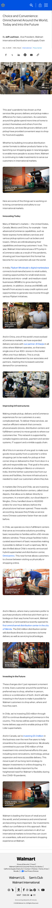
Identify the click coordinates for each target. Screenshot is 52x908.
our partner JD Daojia (34, 343)
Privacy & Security (23, 864)
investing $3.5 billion (33, 735)
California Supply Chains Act (13, 869)
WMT (19, 895)
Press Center (37, 48)
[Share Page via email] (31, 55)
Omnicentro (9, 555)
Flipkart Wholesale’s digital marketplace (30, 267)
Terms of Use (43, 869)
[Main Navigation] (47, 5)
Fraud (33, 864)
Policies (34, 869)
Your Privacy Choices (31, 871)
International (26, 48)
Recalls (16, 871)
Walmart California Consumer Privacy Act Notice (26, 866)
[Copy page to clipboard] (38, 55)
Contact (27, 869)
